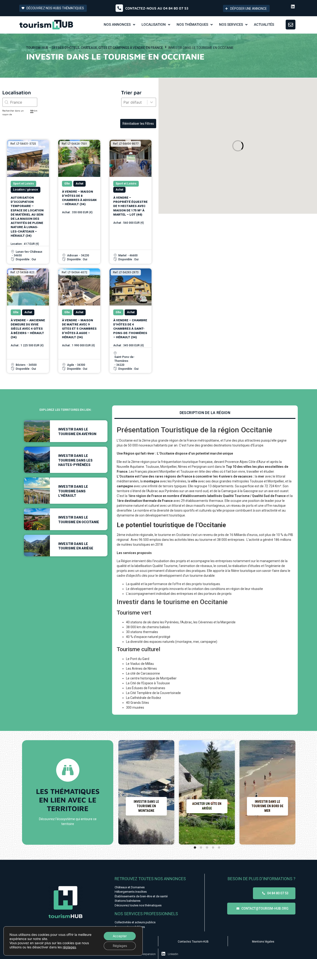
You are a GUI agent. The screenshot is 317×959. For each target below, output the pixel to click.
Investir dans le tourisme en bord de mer (267, 806)
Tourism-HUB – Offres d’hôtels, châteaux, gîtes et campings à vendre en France (94, 48)
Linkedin (173, 954)
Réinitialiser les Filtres (138, 123)
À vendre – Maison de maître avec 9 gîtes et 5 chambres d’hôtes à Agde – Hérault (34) (79, 329)
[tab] (204, 413)
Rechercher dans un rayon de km (19, 112)
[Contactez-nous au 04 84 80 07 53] (119, 8)
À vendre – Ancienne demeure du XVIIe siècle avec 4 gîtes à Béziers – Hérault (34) (28, 329)
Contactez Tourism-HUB (193, 941)
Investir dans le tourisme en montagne (146, 806)
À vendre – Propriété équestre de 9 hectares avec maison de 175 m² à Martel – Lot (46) (130, 206)
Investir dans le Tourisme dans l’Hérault (73, 491)
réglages (69, 947)
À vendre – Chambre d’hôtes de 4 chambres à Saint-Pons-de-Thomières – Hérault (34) (130, 329)
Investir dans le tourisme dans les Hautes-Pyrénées (75, 460)
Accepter (120, 936)
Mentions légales (263, 941)
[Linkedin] (293, 6)
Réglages (120, 946)
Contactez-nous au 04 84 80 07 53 (156, 8)
